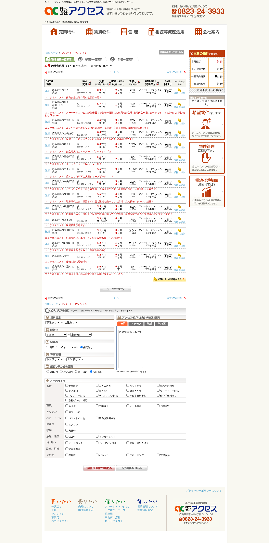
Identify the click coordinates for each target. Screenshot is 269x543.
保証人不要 (135, 391)
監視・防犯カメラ (139, 443)
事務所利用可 (167, 386)
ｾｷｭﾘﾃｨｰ (51, 442)
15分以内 (82, 372)
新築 (52, 347)
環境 (49, 405)
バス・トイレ (54, 418)
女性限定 (73, 386)
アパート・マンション (118, 506)
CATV (72, 437)
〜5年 (63, 347)
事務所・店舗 (112, 517)
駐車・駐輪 (52, 448)
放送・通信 (52, 436)
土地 (54, 510)
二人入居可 (105, 386)
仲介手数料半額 (138, 396)
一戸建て (56, 506)
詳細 (47, 91)
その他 (50, 455)
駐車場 (109, 514)
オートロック (76, 443)
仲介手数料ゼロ (168, 396)
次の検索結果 (175, 72)
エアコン (73, 424)
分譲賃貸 (165, 406)
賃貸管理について (147, 506)
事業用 (55, 517)
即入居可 (104, 391)
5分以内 (54, 372)
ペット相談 (135, 386)
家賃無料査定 (145, 510)
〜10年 (74, 347)
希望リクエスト (60, 521)
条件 (49, 386)
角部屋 (72, 406)
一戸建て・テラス (115, 510)
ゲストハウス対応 (108, 396)
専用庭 (72, 455)
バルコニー (105, 455)
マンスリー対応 (77, 396)
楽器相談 (73, 391)
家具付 (72, 431)
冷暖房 (50, 424)
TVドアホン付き (107, 443)
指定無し (88, 347)
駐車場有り (74, 449)
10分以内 (68, 372)
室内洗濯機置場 (107, 418)
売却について (86, 506)
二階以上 (104, 406)
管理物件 (165, 455)
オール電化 (135, 406)
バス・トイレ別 (77, 418)
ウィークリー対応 (169, 391)
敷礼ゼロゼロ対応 (78, 400)
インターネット (107, 437)
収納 (49, 430)
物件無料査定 (86, 510)
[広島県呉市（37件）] (131, 332)
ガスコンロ (74, 412)
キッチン (51, 411)
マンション (57, 514)
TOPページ (51, 53)
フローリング (137, 455)
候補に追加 (180, 107)
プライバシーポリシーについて (204, 490)
